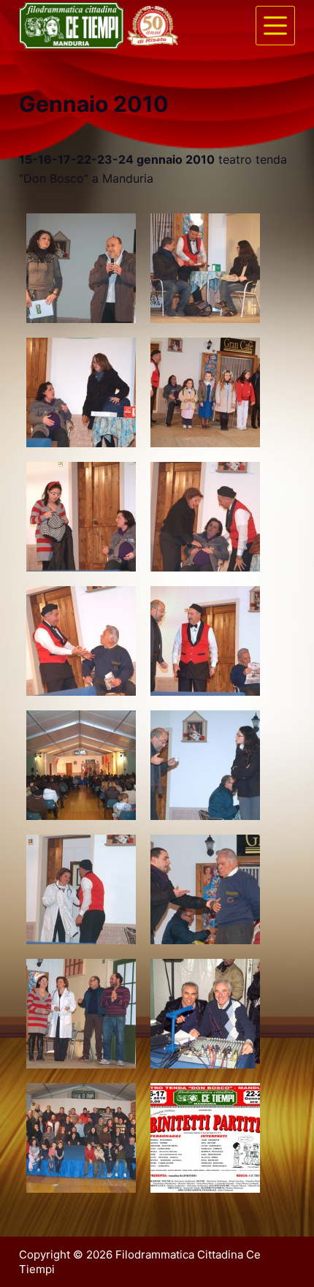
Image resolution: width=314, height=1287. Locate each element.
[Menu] (275, 25)
